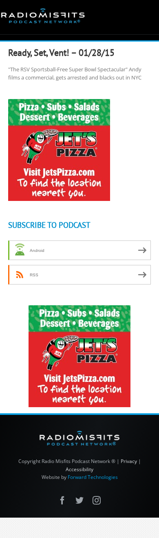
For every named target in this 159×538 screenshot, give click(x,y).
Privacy (129, 461)
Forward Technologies (93, 477)
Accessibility (79, 469)
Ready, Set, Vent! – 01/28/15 (61, 52)
